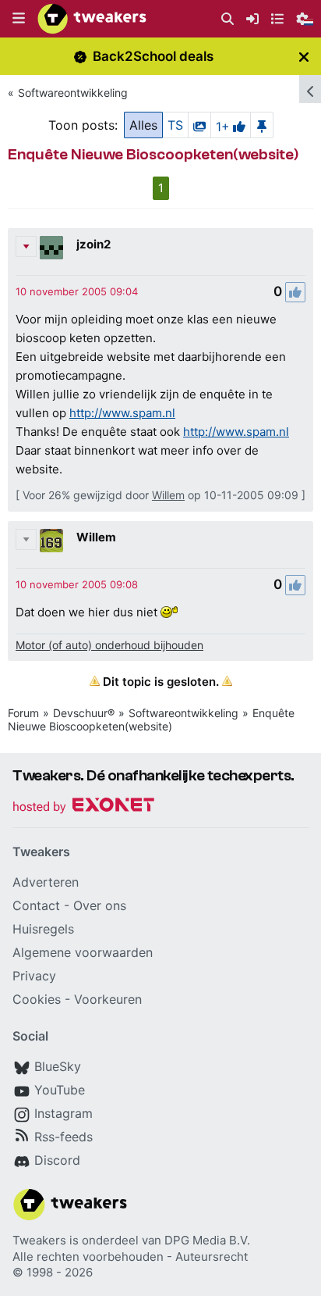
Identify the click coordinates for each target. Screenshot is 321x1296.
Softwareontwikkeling (73, 92)
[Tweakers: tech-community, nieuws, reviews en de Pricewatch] (92, 18)
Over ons (99, 905)
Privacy (34, 976)
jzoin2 (93, 244)
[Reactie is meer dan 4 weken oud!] (77, 291)
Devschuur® (84, 712)
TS (175, 125)
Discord (57, 1160)
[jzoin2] (51, 247)
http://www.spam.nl (122, 412)
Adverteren (45, 882)
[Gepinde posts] (262, 124)
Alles (143, 125)
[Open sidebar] (310, 89)
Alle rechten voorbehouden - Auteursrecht (130, 1256)
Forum (23, 712)
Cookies (36, 999)
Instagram (63, 1113)
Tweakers (39, 1240)
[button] (18, 18)
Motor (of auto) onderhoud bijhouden (109, 645)
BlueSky (57, 1066)
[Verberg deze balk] (304, 56)
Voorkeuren (108, 999)
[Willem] (51, 540)
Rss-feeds (63, 1136)
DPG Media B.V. (207, 1240)
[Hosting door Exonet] (83, 807)
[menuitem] (227, 19)
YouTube (59, 1090)
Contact (36, 905)
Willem (168, 495)
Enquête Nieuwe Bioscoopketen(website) (151, 719)
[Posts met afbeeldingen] (199, 124)
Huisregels (43, 929)
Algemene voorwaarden (82, 952)
